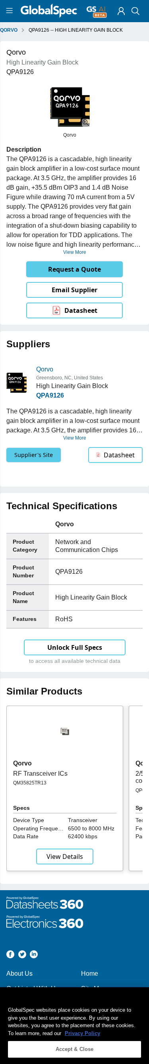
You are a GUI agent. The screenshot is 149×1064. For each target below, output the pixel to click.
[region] (74, 1025)
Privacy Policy (82, 1033)
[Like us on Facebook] (10, 955)
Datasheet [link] (80, 310)
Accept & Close (75, 1049)
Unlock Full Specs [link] (74, 647)
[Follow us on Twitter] (22, 955)
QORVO (8, 30)
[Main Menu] (10, 11)
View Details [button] (64, 856)
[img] (121, 11)
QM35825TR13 (29, 783)
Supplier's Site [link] (33, 455)
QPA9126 (50, 395)
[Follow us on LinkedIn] (34, 955)
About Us (19, 973)
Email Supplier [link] (74, 290)
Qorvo (44, 369)
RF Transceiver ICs (40, 773)
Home (89, 973)
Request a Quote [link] (74, 269)
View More (74, 252)
